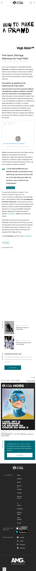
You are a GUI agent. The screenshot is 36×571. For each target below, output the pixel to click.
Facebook (22, 548)
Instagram (22, 544)
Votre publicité (19, 518)
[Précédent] (28, 377)
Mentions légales (19, 513)
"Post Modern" (11, 214)
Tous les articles (30, 381)
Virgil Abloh (6, 242)
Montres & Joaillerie (19, 487)
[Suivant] (33, 377)
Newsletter (20, 509)
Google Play (21, 532)
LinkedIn (22, 537)
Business (19, 478)
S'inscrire (12, 367)
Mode (18, 475)
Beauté (19, 482)
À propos (19, 504)
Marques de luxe (19, 497)
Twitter (22, 541)
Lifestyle (19, 493)
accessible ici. (28, 236)
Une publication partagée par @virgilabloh (18, 146)
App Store (21, 528)
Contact (19, 523)
